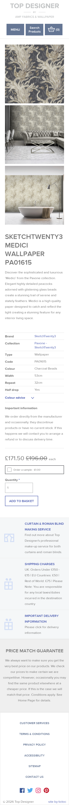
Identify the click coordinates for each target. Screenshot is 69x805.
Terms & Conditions (34, 734)
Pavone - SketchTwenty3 (45, 345)
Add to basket (21, 501)
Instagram (38, 790)
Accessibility (34, 755)
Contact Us (34, 776)
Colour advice (15, 397)
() (58, 29)
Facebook (22, 790)
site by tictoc (57, 802)
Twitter (30, 790)
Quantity (12, 480)
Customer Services (34, 723)
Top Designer (34, 10)
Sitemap (35, 766)
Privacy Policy (34, 744)
